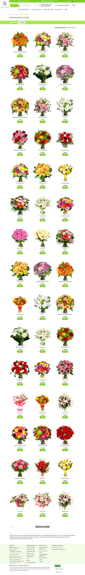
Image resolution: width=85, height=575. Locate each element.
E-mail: (53, 549)
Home (11, 14)
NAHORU (13, 526)
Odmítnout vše (59, 572)
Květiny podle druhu (36, 9)
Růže (66, 9)
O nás (27, 558)
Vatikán (27, 14)
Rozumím (58, 565)
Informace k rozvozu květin (47, 1)
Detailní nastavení (59, 568)
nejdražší (73, 27)
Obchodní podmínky (30, 547)
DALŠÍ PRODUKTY (42, 526)
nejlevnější (68, 27)
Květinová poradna (30, 553)
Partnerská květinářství (31, 562)
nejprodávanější (61, 27)
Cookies (40, 559)
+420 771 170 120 (14, 1)
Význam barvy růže (30, 549)
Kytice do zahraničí (47, 9)
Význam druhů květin (30, 551)
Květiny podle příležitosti (23, 9)
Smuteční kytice (58, 9)
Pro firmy (28, 560)
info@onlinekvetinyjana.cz (25, 1)
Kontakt (56, 1)
